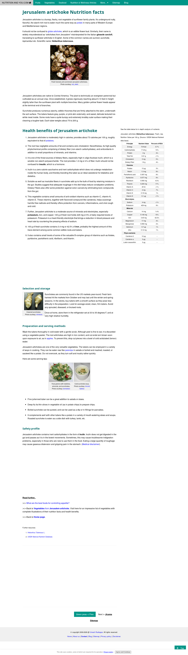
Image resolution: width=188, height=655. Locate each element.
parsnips (69, 350)
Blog (126, 2)
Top (182, 648)
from (51, 508)
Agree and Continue (123, 652)
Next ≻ (105, 614)
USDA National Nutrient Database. (40, 536)
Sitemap (116, 2)
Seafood (62, 2)
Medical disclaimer (90, 444)
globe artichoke (55, 31)
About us (76, 636)
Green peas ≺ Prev (85, 614)
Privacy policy (106, 636)
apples (50, 338)
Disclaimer (116, 636)
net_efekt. (75, 84)
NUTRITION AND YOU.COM (15, 2)
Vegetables (49, 2)
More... (103, 2)
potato (79, 22)
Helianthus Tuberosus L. (36, 532)
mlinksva (39, 314)
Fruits (37, 2)
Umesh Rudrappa (96, 632)
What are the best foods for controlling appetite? (47, 503)
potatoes (50, 140)
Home (69, 636)
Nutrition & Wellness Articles (83, 2)
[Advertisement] (143, 27)
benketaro (66, 388)
